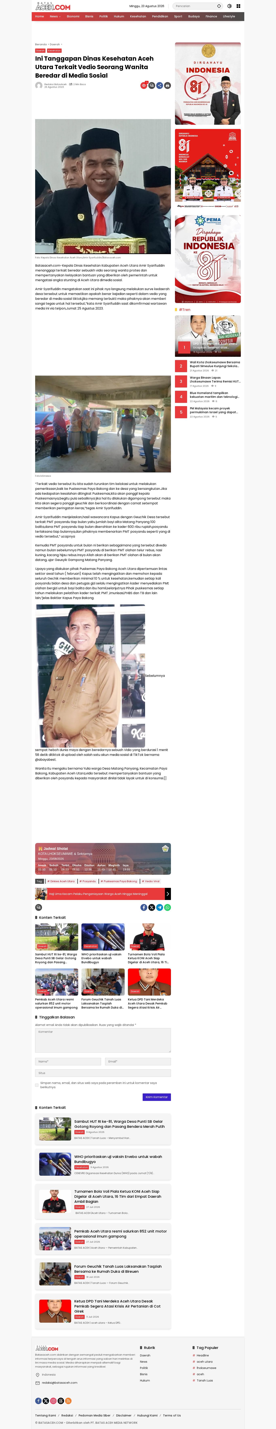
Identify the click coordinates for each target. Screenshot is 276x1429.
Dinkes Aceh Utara (63, 881)
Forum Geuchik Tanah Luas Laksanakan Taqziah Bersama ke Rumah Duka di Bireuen (101, 1004)
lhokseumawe (206, 1368)
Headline (203, 1355)
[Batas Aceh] (53, 6)
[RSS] (68, 1401)
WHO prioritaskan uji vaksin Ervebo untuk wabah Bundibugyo (101, 958)
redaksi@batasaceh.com (59, 1383)
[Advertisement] (138, 32)
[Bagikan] (159, 85)
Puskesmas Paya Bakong (120, 881)
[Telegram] (159, 907)
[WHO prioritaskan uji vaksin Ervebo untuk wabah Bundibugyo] (102, 937)
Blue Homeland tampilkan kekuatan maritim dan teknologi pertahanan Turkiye (213, 395)
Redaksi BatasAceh (55, 84)
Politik (144, 1368)
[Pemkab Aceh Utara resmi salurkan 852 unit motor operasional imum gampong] (56, 982)
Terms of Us (172, 1415)
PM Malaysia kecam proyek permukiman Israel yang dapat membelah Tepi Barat (213, 410)
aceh (200, 1374)
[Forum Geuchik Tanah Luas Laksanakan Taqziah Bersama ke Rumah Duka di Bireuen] (102, 982)
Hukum (145, 1380)
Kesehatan (54, 50)
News (143, 1362)
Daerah (40, 50)
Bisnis (143, 1374)
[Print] (167, 85)
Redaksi (67, 1415)
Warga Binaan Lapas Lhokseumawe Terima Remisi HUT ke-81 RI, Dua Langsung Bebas (214, 379)
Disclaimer (124, 1415)
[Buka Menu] (238, 6)
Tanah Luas (205, 1380)
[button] (219, 6)
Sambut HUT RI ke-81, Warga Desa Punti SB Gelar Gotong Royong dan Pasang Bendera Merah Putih (56, 958)
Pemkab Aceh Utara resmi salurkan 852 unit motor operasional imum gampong (56, 1003)
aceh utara (205, 1362)
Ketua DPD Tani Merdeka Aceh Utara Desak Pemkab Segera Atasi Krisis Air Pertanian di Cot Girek (147, 1004)
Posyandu (89, 881)
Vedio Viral (152, 881)
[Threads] (61, 1401)
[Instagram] (53, 1401)
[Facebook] (143, 907)
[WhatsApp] (167, 907)
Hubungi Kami (147, 1415)
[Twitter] (151, 907)
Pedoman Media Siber (95, 1415)
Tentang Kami (45, 1415)
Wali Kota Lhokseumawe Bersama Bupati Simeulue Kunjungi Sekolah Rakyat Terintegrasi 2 (215, 364)
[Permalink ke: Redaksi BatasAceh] (39, 85)
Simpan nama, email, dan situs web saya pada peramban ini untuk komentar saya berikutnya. (98, 1085)
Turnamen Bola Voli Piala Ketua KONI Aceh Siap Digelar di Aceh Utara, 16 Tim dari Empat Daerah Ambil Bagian (149, 958)
